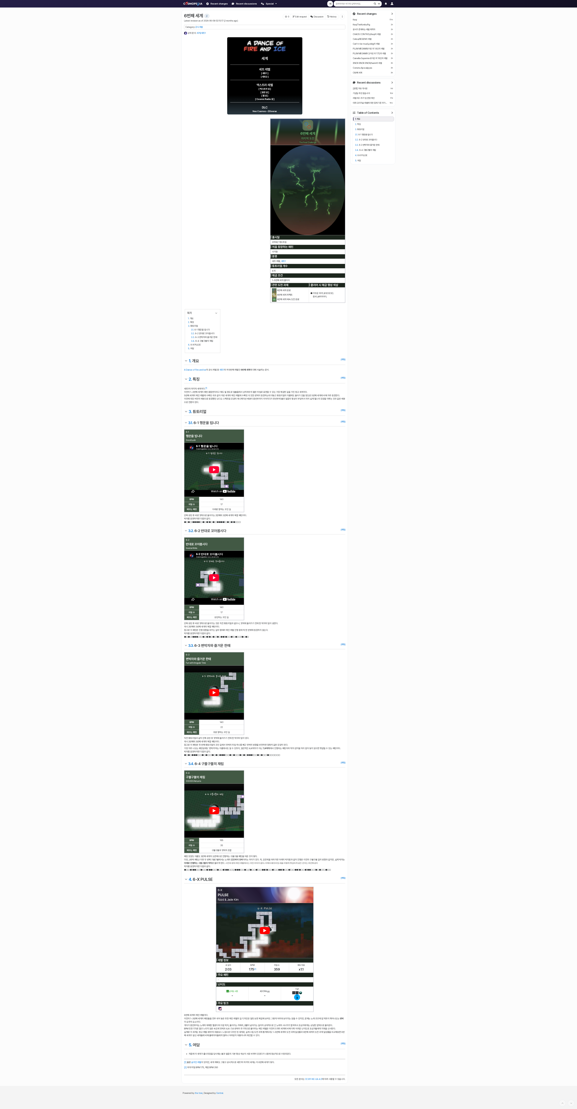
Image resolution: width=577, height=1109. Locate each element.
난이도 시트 (233, 991)
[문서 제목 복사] (207, 16)
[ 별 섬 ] (264, 95)
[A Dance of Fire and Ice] (265, 45)
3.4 (192, 341)
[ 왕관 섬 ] (264, 92)
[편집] (343, 359)
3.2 (192, 333)
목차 (189, 313)
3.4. (191, 764)
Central (219, 1093)
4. (190, 879)
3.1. (190, 423)
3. (190, 411)
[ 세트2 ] (265, 76)
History (333, 16)
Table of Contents (368, 112)
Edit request (301, 16)
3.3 (192, 337)
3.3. (190, 645)
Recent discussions (369, 82)
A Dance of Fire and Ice (195, 369)
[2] (255, 969)
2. (190, 379)
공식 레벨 (199, 27)
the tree (199, 1093)
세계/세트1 (201, 33)
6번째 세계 (193, 15)
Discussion (319, 16)
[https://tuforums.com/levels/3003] (220, 1008)
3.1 (192, 329)
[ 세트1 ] (265, 73)
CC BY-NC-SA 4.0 (313, 1079)
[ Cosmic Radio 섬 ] (265, 99)
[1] (206, 388)
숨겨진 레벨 (196, 1062)
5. (190, 1044)
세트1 (283, 261)
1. (190, 360)
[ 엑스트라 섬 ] (264, 89)
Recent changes (367, 13)
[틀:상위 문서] (185, 33)
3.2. (191, 531)
